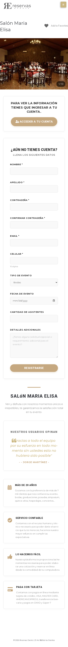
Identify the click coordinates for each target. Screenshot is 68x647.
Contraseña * (19, 200)
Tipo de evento (21, 275)
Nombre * (16, 164)
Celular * (16, 254)
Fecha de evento (22, 293)
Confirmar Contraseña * (27, 218)
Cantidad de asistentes (27, 312)
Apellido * (17, 182)
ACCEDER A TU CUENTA (36, 121)
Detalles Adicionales (25, 329)
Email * (14, 236)
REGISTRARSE (34, 368)
